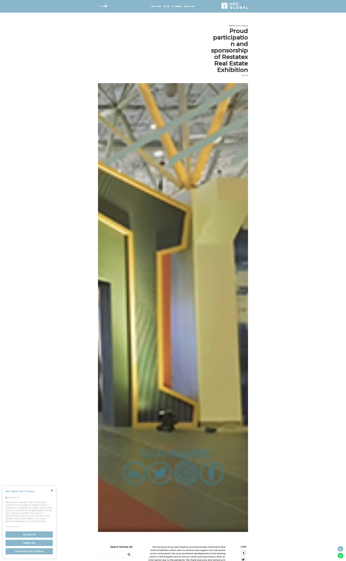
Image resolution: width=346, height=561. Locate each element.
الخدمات (166, 6)
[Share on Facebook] (243, 552)
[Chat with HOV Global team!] (340, 555)
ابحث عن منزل (189, 6)
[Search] (129, 555)
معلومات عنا (177, 6)
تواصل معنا (156, 6)
